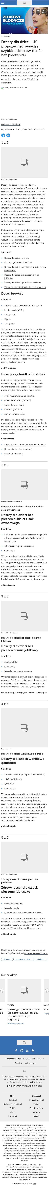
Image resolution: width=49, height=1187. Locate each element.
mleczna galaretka (13, 409)
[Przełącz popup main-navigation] (3, 3)
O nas (39, 1058)
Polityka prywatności (26, 1058)
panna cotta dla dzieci (14, 414)
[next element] (47, 1006)
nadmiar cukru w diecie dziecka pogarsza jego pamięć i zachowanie (23, 194)
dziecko (7, 959)
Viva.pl (12, 1112)
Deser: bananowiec (13, 453)
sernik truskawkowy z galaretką (19, 395)
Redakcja (18, 1063)
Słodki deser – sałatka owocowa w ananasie (25, 444)
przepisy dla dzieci (23, 959)
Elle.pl (12, 1096)
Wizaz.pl (36, 1112)
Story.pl (36, 1116)
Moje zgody (29, 1063)
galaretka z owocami (14, 404)
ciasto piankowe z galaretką (17, 400)
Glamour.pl (36, 1096)
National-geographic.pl (13, 1104)
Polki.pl (12, 1108)
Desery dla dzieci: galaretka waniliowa (22, 282)
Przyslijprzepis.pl (36, 1108)
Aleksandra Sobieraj (10, 124)
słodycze (41, 959)
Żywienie (7, 36)
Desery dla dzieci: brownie (16, 258)
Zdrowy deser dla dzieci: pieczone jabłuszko (25, 287)
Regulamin (11, 1058)
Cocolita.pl (12, 1116)
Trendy (11, 1005)
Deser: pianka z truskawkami (18, 449)
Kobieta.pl (13, 1100)
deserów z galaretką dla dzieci (25, 390)
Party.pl (36, 1104)
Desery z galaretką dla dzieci (18, 262)
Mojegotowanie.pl (36, 1100)
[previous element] (2, 1006)
